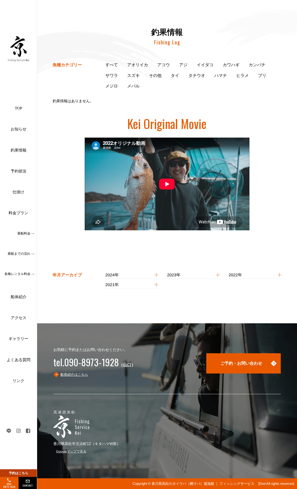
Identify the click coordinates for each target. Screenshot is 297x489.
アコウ (163, 65)
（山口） (94, 365)
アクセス (18, 318)
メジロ (111, 86)
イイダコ (205, 65)
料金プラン (18, 213)
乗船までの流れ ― (21, 253)
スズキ (133, 75)
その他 (155, 75)
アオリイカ (137, 65)
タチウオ (196, 75)
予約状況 (18, 171)
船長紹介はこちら (74, 375)
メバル (133, 86)
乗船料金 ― (26, 233)
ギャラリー (18, 339)
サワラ (111, 75)
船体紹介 (18, 297)
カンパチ (257, 65)
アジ (183, 65)
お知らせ (18, 129)
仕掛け (18, 192)
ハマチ (220, 75)
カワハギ (231, 65)
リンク (18, 381)
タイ (175, 75)
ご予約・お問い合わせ (241, 363)
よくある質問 (18, 360)
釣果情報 (18, 150)
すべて (111, 65)
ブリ (262, 75)
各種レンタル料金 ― (19, 274)
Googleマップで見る (71, 451)
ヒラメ (242, 75)
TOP (18, 108)
